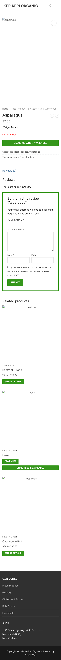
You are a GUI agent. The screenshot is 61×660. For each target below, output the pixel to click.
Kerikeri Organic (21, 6)
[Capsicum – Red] (57, 116)
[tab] (9, 171)
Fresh (22, 157)
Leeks (6, 455)
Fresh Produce (19, 109)
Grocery (6, 592)
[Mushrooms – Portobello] (52, 116)
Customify (30, 654)
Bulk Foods (8, 606)
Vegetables (36, 109)
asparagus (13, 157)
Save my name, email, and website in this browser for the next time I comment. (29, 271)
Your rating (15, 219)
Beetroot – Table (12, 369)
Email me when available (30, 143)
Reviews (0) (9, 170)
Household (8, 613)
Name (11, 255)
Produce (30, 157)
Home (5, 109)
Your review (15, 229)
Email (35, 255)
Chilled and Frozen (12, 599)
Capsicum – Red (12, 541)
